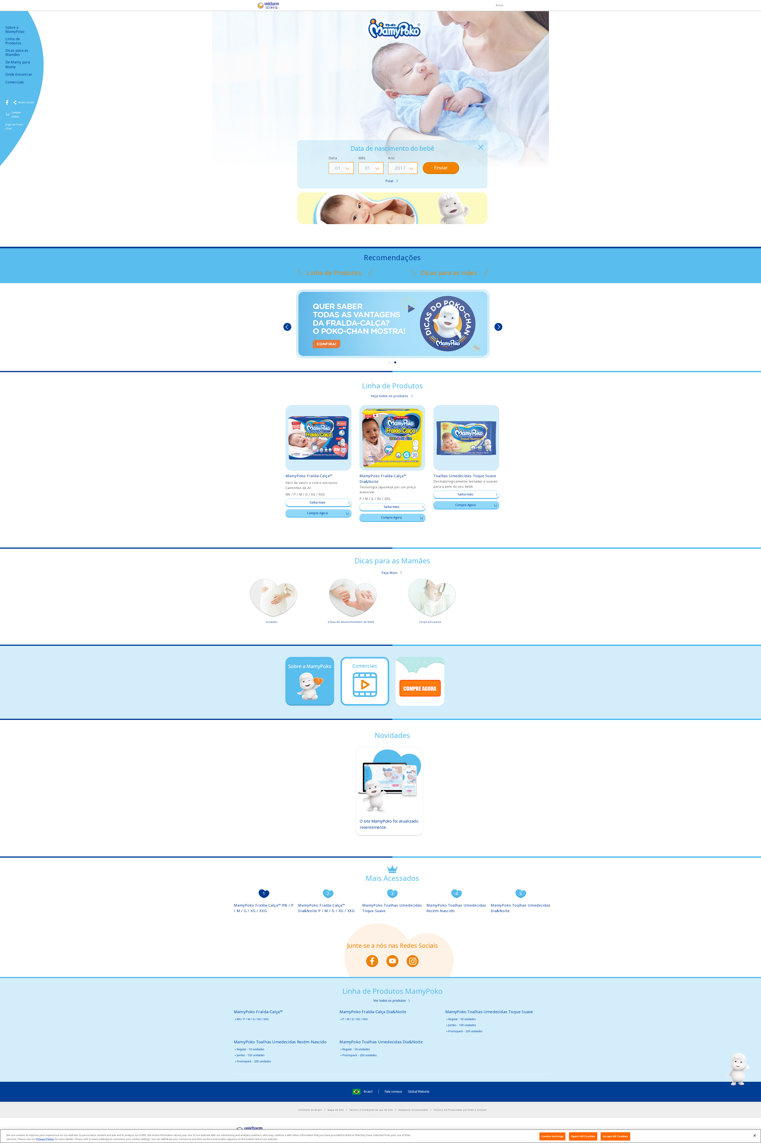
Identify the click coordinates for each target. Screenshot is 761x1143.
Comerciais (14, 82)
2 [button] (395, 362)
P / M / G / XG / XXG (355, 1019)
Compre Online (16, 114)
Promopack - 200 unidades (465, 1031)
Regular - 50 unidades (462, 1019)
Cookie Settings (552, 1136)
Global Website (418, 1091)
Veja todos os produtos (389, 396)
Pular (389, 181)
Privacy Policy (45, 1139)
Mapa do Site (336, 1109)
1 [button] (389, 362)
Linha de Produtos (13, 41)
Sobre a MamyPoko (14, 29)
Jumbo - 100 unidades (462, 1025)
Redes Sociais (26, 102)
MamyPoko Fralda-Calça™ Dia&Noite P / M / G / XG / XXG (326, 908)
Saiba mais (317, 502)
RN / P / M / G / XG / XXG (253, 1019)
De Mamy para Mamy (17, 64)
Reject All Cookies (583, 1136)
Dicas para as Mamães (16, 52)
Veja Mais (389, 573)
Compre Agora (317, 513)
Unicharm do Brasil (310, 1109)
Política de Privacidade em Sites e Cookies (460, 1109)
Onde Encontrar (18, 74)
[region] (380, 1136)
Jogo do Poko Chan (14, 126)
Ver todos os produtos (389, 1000)
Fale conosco (393, 1091)
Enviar (441, 167)
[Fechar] (480, 147)
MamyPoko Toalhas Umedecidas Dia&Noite (520, 908)
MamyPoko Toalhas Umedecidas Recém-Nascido (456, 908)
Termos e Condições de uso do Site (371, 1109)
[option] (392, 324)
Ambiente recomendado (413, 1109)
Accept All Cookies (615, 1136)
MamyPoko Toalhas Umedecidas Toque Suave (392, 908)
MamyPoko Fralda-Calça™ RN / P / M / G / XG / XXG (264, 908)
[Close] (754, 1135)
